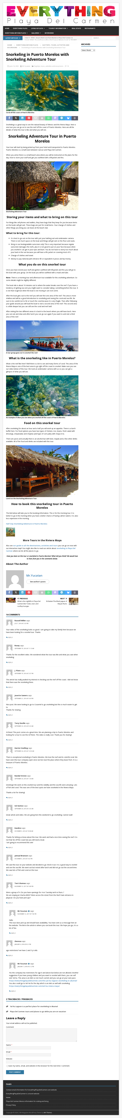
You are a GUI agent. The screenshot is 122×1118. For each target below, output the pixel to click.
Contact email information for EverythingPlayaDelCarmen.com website (31, 1090)
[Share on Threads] (74, 118)
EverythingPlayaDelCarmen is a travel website (22, 1094)
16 (68, 66)
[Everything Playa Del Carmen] (61, 24)
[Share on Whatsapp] (48, 118)
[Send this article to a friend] (35, 118)
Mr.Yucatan (26, 66)
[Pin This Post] (29, 118)
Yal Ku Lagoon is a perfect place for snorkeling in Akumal (34, 1006)
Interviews (49, 33)
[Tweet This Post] (16, 118)
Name (8, 1045)
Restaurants (90, 28)
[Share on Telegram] (61, 118)
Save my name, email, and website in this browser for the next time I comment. (39, 1066)
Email (8, 1052)
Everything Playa (20, 28)
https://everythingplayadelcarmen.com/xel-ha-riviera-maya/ (34, 986)
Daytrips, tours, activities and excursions (48, 66)
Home (7, 28)
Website (9, 1059)
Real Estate (76, 28)
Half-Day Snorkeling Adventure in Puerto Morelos (26, 524)
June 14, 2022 (14, 66)
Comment (10, 1027)
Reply (10, 637)
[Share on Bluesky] (68, 118)
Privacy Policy (11, 1105)
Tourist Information (57, 28)
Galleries (35, 33)
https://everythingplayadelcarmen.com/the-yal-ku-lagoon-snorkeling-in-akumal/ (43, 981)
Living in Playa (37, 28)
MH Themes (48, 1113)
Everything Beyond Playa (15, 33)
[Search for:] (104, 38)
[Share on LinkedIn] (22, 118)
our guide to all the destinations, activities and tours (35, 545)
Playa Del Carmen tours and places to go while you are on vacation (38, 1011)
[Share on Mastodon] (55, 118)
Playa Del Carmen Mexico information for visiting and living (27, 1101)
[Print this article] (42, 118)
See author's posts (38, 581)
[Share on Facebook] (9, 118)
